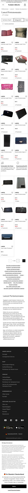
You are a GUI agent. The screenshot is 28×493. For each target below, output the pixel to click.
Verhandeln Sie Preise (7, 166)
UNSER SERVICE (6, 351)
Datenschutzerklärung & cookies (13, 438)
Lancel (12, 9)
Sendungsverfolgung (8, 364)
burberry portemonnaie (13, 267)
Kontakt (4, 396)
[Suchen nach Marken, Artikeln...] (3, 4)
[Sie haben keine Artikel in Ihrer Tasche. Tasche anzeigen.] (25, 5)
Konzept (4, 354)
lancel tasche (8, 283)
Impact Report (6, 409)
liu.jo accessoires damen (13, 277)
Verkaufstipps (6, 377)
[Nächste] (17, 260)
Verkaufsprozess (7, 379)
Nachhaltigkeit (6, 407)
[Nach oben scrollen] (23, 260)
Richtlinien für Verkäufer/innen (11, 382)
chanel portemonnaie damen (13, 271)
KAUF (3, 361)
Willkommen (4, 9)
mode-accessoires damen (10, 275)
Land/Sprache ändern (14, 490)
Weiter (14, 486)
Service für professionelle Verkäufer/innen (9, 385)
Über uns (4, 404)
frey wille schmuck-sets (13, 286)
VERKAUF (5, 374)
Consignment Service (8, 357)
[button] (25, 5)
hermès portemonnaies (13, 265)
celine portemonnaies (13, 269)
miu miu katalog (18, 283)
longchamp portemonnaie (13, 273)
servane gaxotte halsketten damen (14, 288)
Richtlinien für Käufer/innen (10, 369)
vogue (22, 275)
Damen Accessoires (21, 9)
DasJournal (5, 414)
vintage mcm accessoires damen (13, 281)
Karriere (4, 411)
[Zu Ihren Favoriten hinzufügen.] (12, 43)
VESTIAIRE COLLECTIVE (9, 401)
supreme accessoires (13, 279)
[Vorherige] (10, 260)
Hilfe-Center (5, 394)
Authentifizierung (7, 367)
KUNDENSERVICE (7, 391)
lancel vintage (13, 285)
